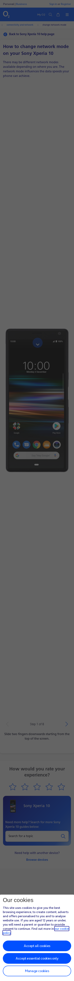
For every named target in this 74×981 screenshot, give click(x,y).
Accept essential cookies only (37, 958)
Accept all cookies (37, 945)
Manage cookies (37, 970)
